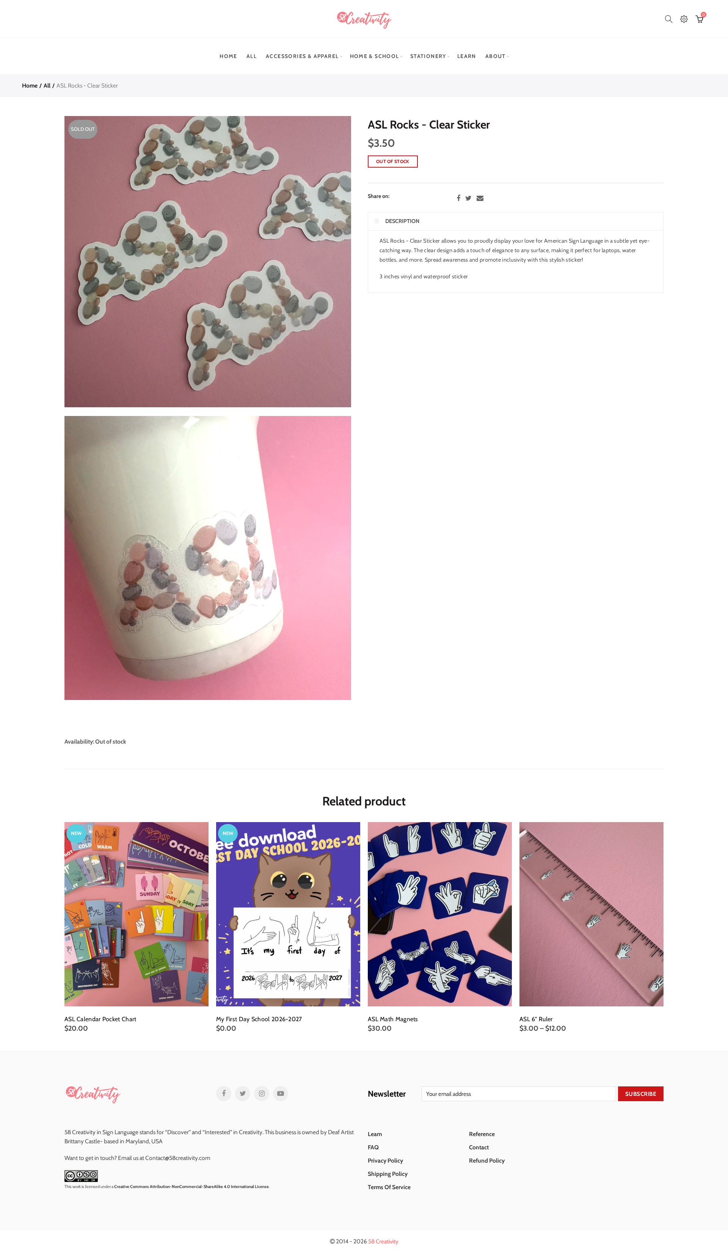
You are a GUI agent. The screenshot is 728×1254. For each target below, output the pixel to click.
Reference (482, 1134)
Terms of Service (389, 1187)
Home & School (374, 56)
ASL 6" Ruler (536, 1019)
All (251, 56)
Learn (466, 56)
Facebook (458, 198)
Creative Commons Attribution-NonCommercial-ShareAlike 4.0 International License (191, 1186)
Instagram (261, 1093)
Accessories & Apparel (302, 56)
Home (228, 56)
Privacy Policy (385, 1160)
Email (480, 198)
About (495, 56)
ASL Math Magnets (393, 1019)
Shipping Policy (388, 1173)
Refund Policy (487, 1160)
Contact (479, 1147)
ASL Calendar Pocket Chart (100, 1019)
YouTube (280, 1093)
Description (402, 221)
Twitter (468, 198)
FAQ (373, 1147)
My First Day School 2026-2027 (259, 1019)
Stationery (428, 56)
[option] (136, 927)
